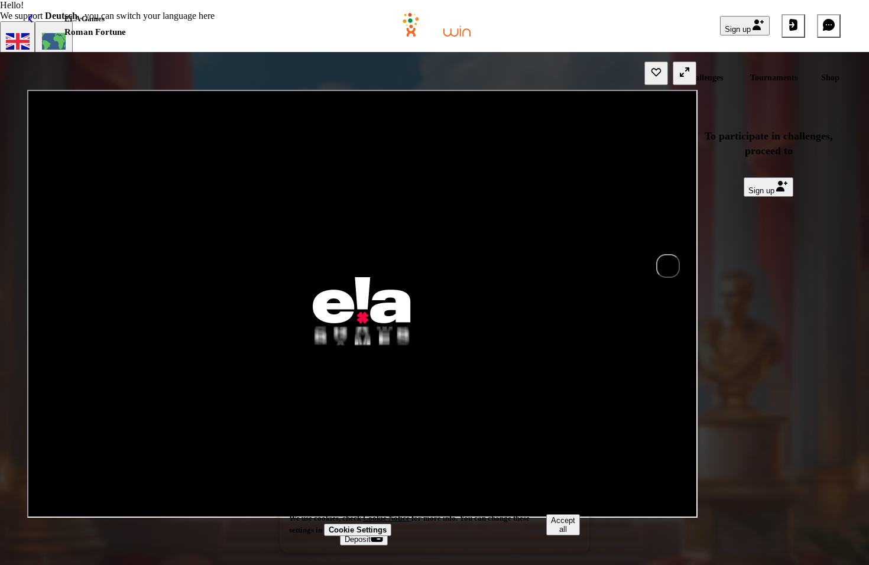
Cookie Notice (387, 518)
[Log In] (793, 26)
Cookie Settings (358, 529)
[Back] (40, 26)
